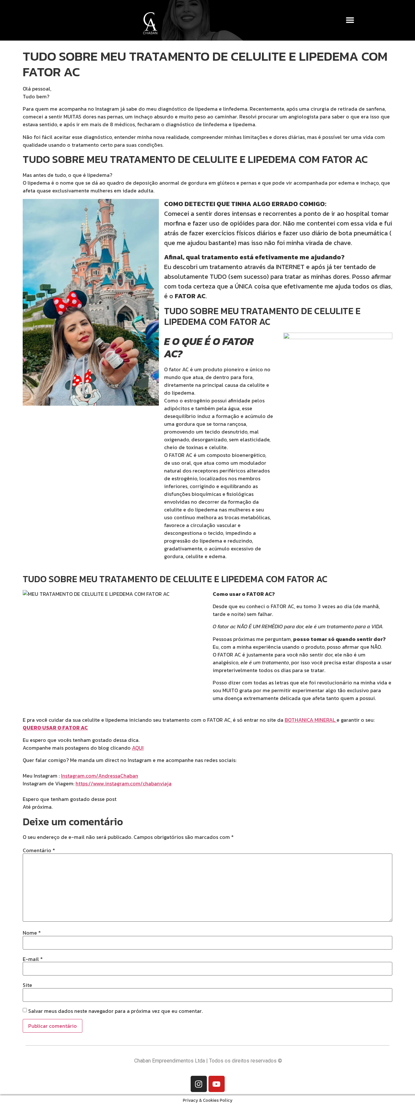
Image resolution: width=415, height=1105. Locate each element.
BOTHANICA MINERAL (310, 720)
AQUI (138, 748)
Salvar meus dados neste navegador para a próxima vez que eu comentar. (115, 1010)
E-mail (33, 959)
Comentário (39, 850)
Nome (32, 932)
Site (27, 985)
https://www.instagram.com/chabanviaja (124, 783)
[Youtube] (216, 1084)
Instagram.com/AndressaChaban (99, 776)
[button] (350, 20)
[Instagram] (199, 1084)
